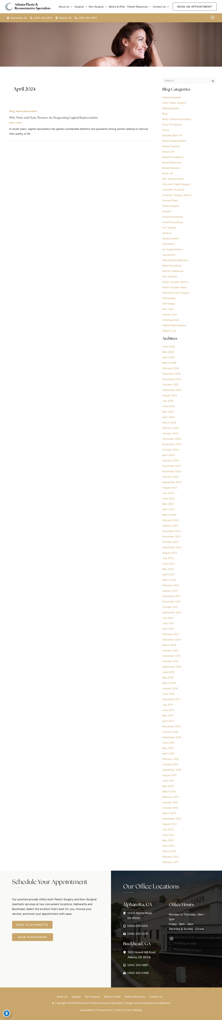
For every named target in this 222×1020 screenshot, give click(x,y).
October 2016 (170, 731)
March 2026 (169, 362)
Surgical (76, 996)
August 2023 (169, 487)
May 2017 (167, 715)
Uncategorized (170, 319)
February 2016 (170, 758)
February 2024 (170, 460)
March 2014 (169, 813)
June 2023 (168, 498)
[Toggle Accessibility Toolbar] (6, 1013)
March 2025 (169, 422)
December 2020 (171, 639)
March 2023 (169, 514)
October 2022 (170, 541)
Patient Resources (135, 996)
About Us (62, 996)
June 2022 (168, 563)
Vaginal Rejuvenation (26, 111)
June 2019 (168, 672)
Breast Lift (168, 151)
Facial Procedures (172, 216)
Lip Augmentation (172, 249)
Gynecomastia (170, 238)
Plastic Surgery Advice (175, 281)
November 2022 (171, 536)
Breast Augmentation (174, 140)
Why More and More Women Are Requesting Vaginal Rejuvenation (53, 118)
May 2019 (168, 677)
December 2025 (171, 373)
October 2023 (170, 476)
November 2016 (171, 726)
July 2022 (168, 558)
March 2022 (169, 579)
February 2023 (170, 520)
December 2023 (171, 465)
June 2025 (168, 406)
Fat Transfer (169, 227)
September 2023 (172, 482)
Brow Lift (167, 173)
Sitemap (137, 1010)
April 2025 (168, 417)
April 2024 (168, 455)
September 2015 (171, 769)
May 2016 (168, 748)
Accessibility (87, 1010)
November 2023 (171, 471)
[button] (70, 6)
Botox (165, 129)
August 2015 (169, 775)
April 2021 (168, 628)
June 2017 (168, 710)
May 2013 (168, 840)
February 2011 (170, 862)
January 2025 (170, 433)
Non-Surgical (92, 996)
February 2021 (170, 634)
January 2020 (170, 650)
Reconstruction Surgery (175, 292)
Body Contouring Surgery (176, 119)
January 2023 (170, 525)
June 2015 (168, 780)
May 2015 (168, 786)
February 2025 (170, 427)
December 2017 (171, 699)
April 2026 (168, 357)
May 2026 (168, 351)
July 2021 (167, 617)
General (166, 233)
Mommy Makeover (173, 271)
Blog (11, 111)
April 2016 (168, 753)
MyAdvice (164, 1002)
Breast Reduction (172, 162)
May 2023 (168, 503)
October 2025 (170, 384)
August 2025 (169, 395)
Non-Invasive (169, 276)
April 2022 (168, 574)
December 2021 (171, 596)
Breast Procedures (172, 157)
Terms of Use (122, 1010)
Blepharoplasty (170, 108)
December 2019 (171, 655)
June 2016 (168, 742)
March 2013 (169, 851)
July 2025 (168, 400)
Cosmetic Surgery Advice (176, 195)
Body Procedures (172, 124)
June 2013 (168, 834)
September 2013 (171, 818)
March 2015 (169, 791)
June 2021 (168, 623)
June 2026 (168, 346)
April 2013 (168, 845)
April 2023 (168, 509)
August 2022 (169, 552)
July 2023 (168, 493)
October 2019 (170, 661)
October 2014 (170, 807)
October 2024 (170, 449)
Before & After (112, 996)
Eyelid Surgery (170, 205)
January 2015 (170, 802)
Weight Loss (169, 330)
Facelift (166, 211)
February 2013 (170, 856)
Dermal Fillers (170, 200)
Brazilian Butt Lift (172, 135)
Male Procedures (172, 265)
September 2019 (171, 666)
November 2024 (171, 444)
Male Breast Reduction (175, 260)
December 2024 (171, 438)
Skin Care (167, 309)
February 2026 (170, 368)
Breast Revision (171, 167)
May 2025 (168, 411)
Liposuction (169, 254)
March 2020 (169, 644)
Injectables (168, 243)
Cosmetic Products (173, 189)
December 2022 (171, 531)
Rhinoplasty (169, 298)
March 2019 (169, 682)
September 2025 (172, 389)
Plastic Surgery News (174, 287)
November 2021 (171, 601)
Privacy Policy (105, 1010)
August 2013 (169, 824)
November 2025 (171, 379)
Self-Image (168, 303)
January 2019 (170, 688)
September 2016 (171, 737)
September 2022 (172, 547)
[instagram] (212, 17)
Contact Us (156, 996)
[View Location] (8, 17)
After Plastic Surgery (174, 102)
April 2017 (168, 720)
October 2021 (170, 607)
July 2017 (167, 704)
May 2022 (168, 569)
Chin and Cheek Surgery (176, 184)
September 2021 (171, 612)
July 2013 (167, 829)
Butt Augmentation (173, 178)
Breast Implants (171, 146)
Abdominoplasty (171, 97)
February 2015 (170, 796)
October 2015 (170, 764)
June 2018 (168, 693)
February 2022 (170, 585)
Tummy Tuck (169, 314)
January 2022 (170, 590)
